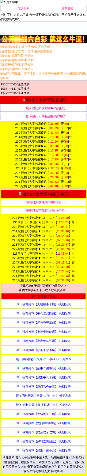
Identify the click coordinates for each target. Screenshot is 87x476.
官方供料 (23, 8)
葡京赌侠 (67, 8)
